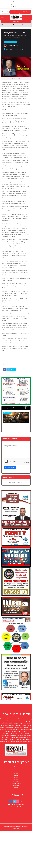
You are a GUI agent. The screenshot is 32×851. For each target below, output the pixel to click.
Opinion (16, 777)
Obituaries (7, 412)
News (16, 769)
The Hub (16, 787)
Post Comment (10, 467)
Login (14, 12)
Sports (16, 773)
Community (16, 771)
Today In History (10, 42)
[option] (16, 417)
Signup (25, 12)
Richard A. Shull (8, 420)
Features (16, 775)
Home (16, 767)
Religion (16, 779)
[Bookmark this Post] (5, 52)
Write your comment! (10, 446)
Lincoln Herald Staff (13, 45)
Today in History (16, 783)
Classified (16, 785)
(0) (17, 49)
